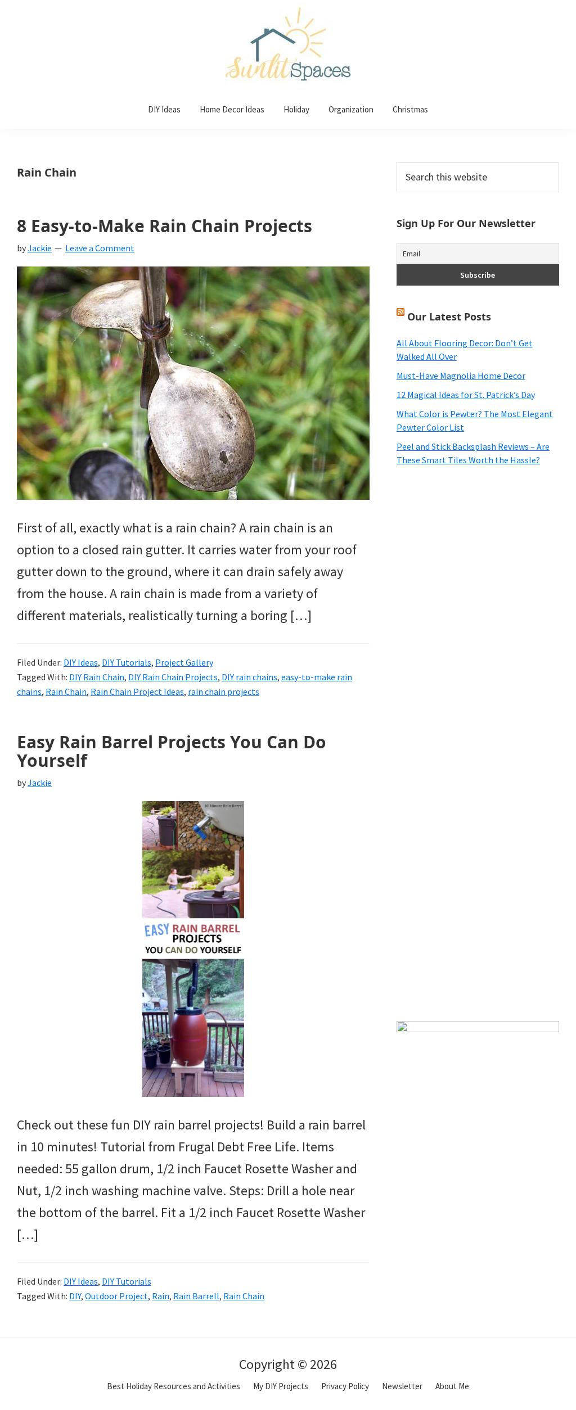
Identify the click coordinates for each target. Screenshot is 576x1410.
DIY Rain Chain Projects (173, 677)
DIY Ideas (81, 662)
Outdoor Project (116, 1295)
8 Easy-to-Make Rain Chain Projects (164, 225)
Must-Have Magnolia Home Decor (461, 375)
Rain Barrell (196, 1295)
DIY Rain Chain (96, 677)
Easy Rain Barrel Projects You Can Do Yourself (171, 751)
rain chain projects (223, 691)
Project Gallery (184, 662)
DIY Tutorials (126, 662)
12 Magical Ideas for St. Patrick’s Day (466, 394)
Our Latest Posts (449, 316)
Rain (160, 1295)
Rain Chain (66, 691)
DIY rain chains (249, 677)
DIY (75, 1295)
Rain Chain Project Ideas (137, 691)
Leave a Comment (99, 248)
